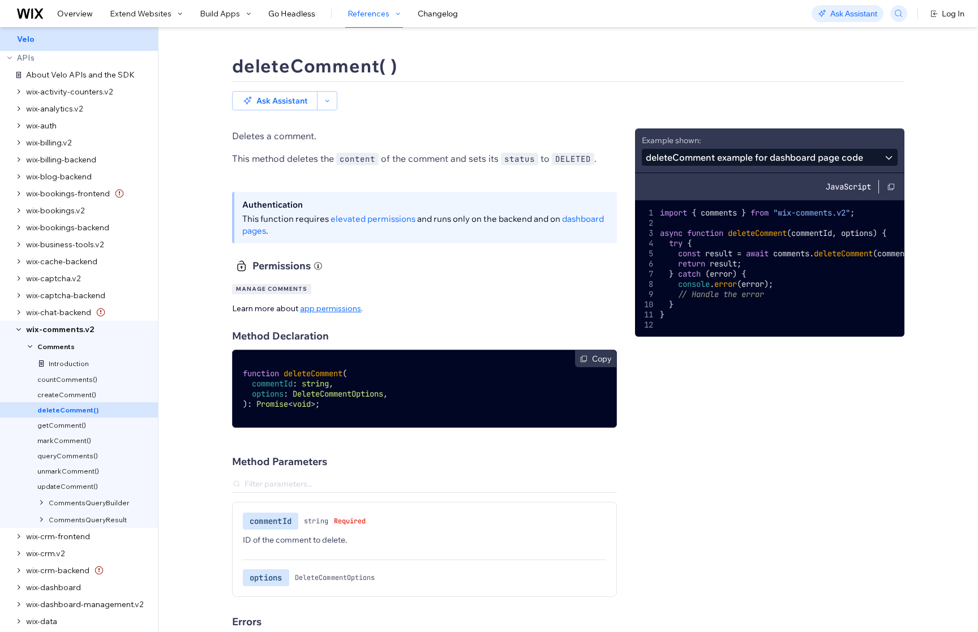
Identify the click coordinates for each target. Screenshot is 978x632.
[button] (275, 101)
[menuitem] (79, 39)
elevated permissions (373, 218)
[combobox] (770, 157)
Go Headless (291, 13)
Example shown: (671, 140)
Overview (75, 13)
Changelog (438, 13)
